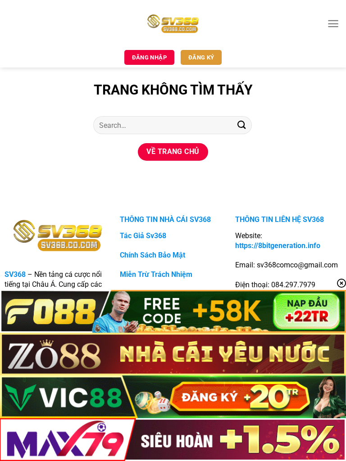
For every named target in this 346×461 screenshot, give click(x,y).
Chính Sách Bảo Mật (152, 255)
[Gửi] (242, 125)
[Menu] (333, 24)
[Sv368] (173, 23)
